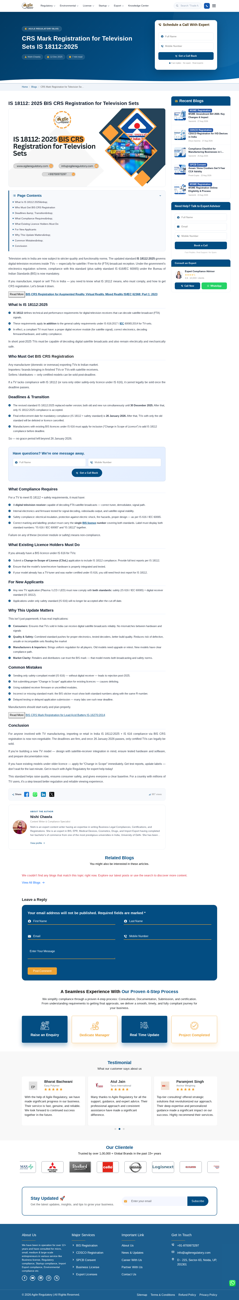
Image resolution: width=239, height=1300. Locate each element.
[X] (52, 794)
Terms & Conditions (163, 1294)
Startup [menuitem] (103, 5)
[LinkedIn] (43, 794)
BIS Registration (86, 1245)
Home (25, 87)
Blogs (34, 87)
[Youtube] (32, 1278)
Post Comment (42, 970)
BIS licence (89, 522)
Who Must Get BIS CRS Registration (35, 207)
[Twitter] (56, 1278)
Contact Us (129, 1274)
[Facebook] (26, 794)
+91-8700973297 (188, 1245)
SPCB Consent (86, 1260)
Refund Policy (187, 1294)
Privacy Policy (208, 1294)
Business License (87, 1267)
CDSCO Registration (89, 1252)
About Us (128, 1245)
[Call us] (207, 6)
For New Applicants (25, 229)
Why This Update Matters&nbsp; (33, 235)
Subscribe (198, 1201)
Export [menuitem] (117, 5)
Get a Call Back (188, 55)
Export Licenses (86, 1274)
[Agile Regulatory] (27, 6)
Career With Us (132, 1260)
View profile (36, 843)
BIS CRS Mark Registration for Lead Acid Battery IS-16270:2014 (65, 715)
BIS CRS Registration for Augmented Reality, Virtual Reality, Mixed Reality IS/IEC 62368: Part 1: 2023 (91, 294)
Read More (17, 294)
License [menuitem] (87, 5)
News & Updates (132, 1252)
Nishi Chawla (34, 57)
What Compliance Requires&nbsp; (34, 218)
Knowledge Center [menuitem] (138, 5)
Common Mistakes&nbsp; (29, 240)
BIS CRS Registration (54, 356)
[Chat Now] (232, 1283)
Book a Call (201, 245)
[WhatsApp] (35, 794)
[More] (214, 6)
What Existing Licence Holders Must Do (36, 224)
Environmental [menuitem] (68, 5)
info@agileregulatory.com (193, 1252)
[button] (115, 1129)
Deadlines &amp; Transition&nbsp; (34, 213)
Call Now (189, 286)
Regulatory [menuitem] (47, 5)
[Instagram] (48, 1278)
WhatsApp (216, 286)
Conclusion (21, 246)
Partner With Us (132, 1267)
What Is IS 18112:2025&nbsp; (31, 202)
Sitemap (142, 1294)
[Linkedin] (40, 1278)
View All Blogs (31, 882)
